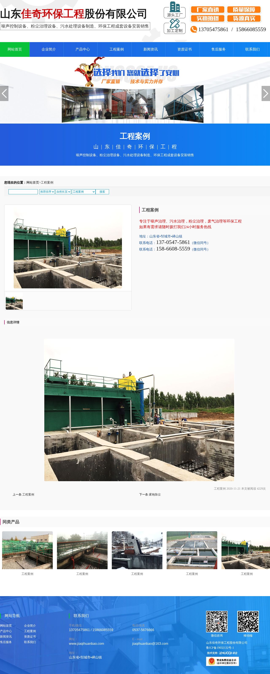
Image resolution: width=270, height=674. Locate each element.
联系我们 (252, 49)
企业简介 (49, 49)
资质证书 (184, 49)
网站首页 (15, 49)
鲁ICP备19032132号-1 (220, 647)
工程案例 (116, 49)
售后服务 (218, 49)
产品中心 (83, 49)
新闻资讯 (150, 49)
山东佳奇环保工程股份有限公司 (226, 642)
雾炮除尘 (155, 494)
